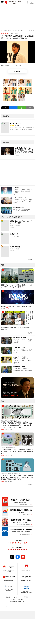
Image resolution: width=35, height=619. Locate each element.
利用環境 (13, 599)
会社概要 (8, 597)
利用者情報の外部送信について (17, 601)
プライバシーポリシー (17, 597)
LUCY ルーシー (15, 123)
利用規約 (26, 597)
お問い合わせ (20, 599)
